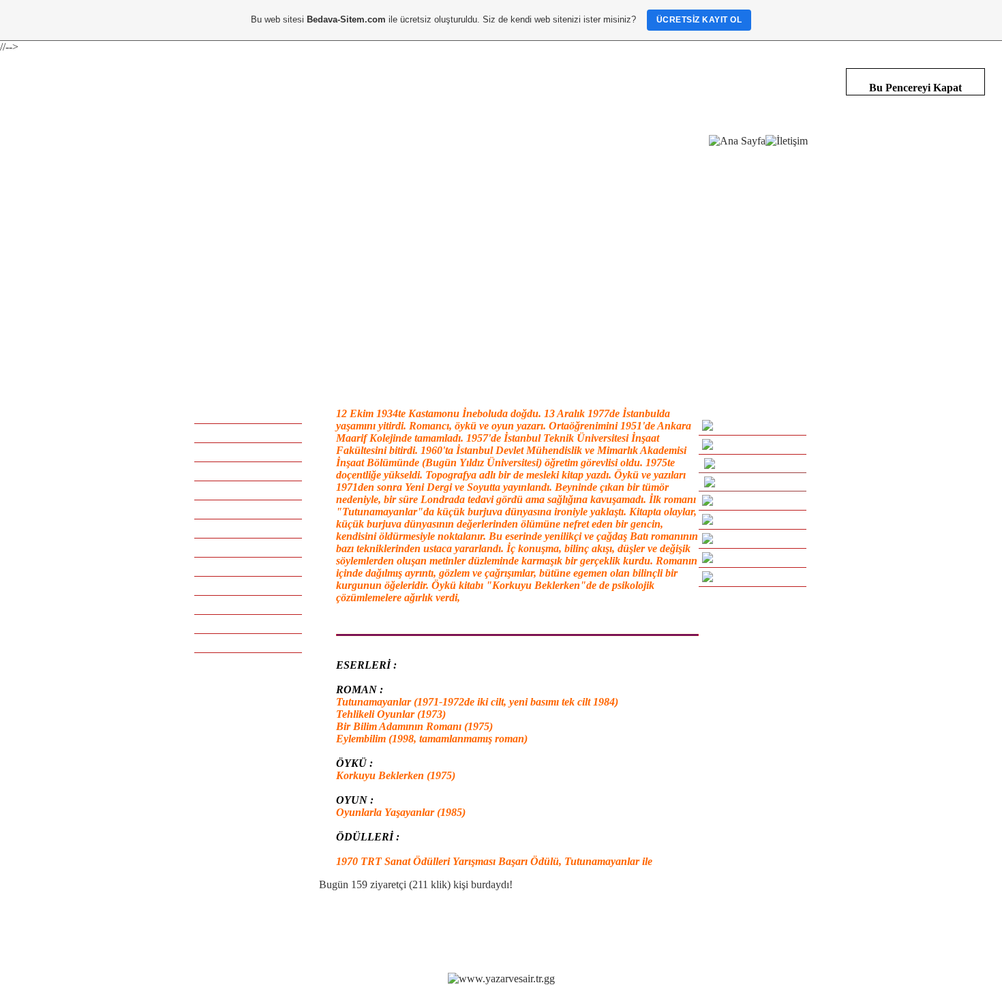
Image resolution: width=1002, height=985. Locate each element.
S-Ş (248, 604)
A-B (248, 432)
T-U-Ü (248, 623)
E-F (248, 471)
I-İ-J (248, 509)
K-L (248, 528)
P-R (248, 585)
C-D (248, 451)
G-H (248, 490)
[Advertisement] (501, 252)
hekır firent (624, 932)
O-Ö (248, 566)
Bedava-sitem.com (496, 932)
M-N (248, 547)
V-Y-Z (248, 642)
